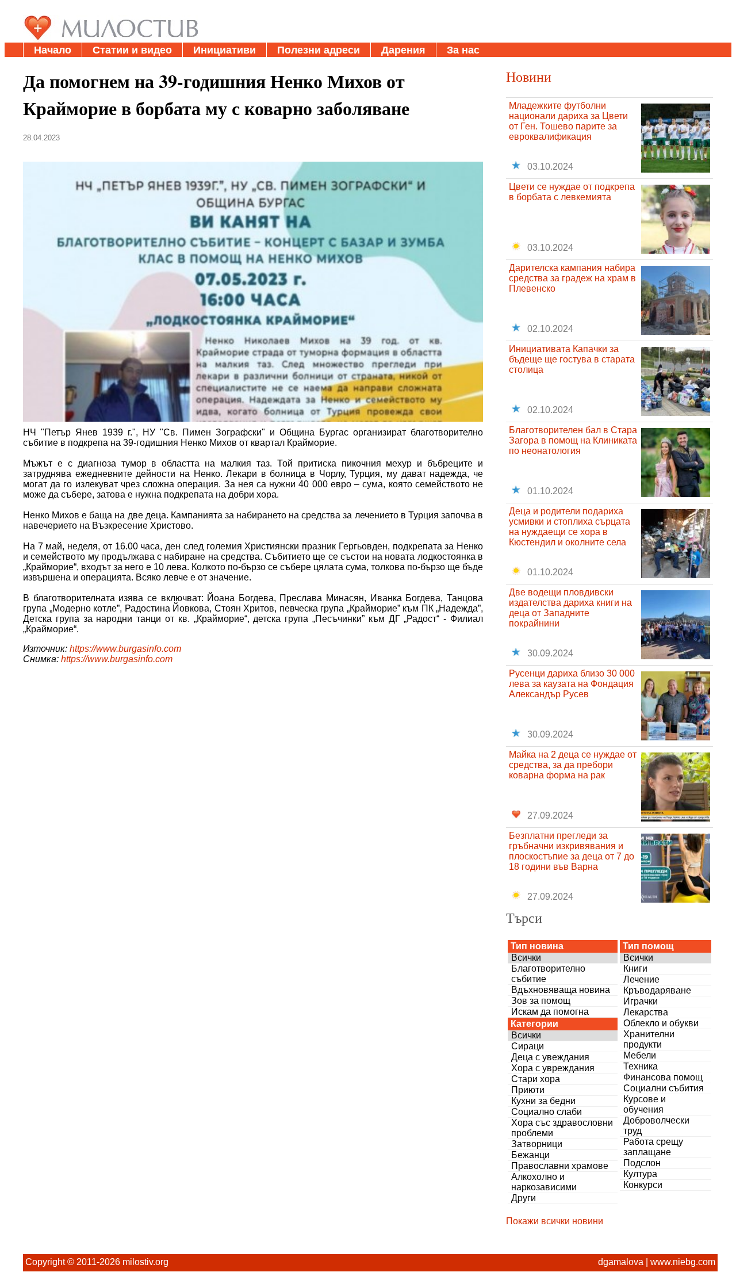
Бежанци (530, 1155)
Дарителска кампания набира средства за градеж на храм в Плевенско (572, 278)
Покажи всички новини (554, 1221)
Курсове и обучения (644, 1104)
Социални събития (663, 1088)
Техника (640, 1066)
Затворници (536, 1144)
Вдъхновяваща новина (560, 990)
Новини (528, 76)
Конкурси (642, 1185)
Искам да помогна (550, 1012)
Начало (52, 50)
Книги (635, 968)
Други (523, 1198)
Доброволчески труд (656, 1125)
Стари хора (535, 1079)
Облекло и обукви (661, 1023)
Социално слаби (546, 1112)
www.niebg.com (682, 1262)
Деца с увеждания (550, 1057)
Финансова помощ (663, 1077)
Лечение (641, 979)
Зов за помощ (540, 1001)
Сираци (527, 1046)
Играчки (640, 1001)
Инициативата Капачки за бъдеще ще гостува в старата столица (572, 359)
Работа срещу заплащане (653, 1147)
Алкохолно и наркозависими (544, 1182)
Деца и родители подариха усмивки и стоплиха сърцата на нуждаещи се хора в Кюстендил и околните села (569, 526)
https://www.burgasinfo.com (125, 649)
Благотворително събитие (548, 974)
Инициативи (224, 50)
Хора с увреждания (553, 1068)
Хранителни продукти (648, 1039)
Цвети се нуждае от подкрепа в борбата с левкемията (572, 192)
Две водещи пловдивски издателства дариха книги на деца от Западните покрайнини (570, 607)
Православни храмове (559, 1166)
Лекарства (645, 1012)
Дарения (403, 50)
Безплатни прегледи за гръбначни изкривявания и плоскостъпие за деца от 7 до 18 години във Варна (571, 851)
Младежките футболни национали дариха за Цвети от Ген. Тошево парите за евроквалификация (568, 121)
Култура (640, 1174)
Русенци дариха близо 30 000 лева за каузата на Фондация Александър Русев (572, 683)
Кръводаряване (657, 990)
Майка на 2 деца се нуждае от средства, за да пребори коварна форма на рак (573, 765)
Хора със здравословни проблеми (562, 1128)
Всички (526, 957)
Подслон (642, 1163)
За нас (463, 50)
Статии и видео (132, 50)
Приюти (528, 1090)
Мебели (639, 1055)
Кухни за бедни (543, 1101)
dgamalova (620, 1262)
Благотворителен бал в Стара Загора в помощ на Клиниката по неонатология (573, 440)
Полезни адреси (318, 50)
